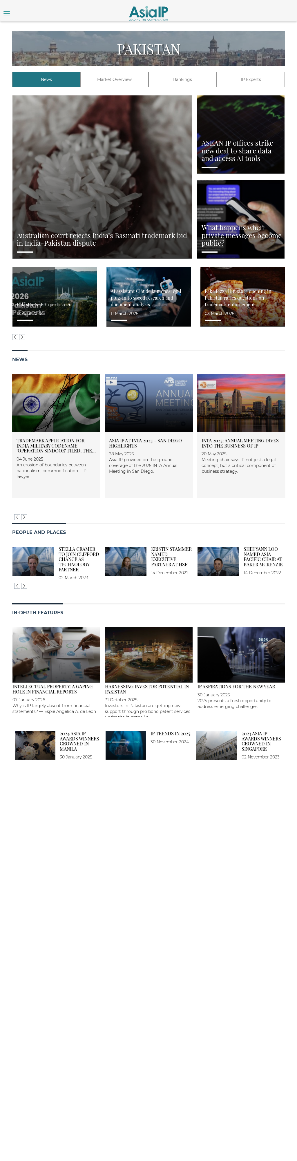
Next (22, 337)
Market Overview (114, 79)
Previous (15, 337)
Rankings (182, 79)
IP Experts (251, 79)
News (46, 79)
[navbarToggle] (6, 13)
